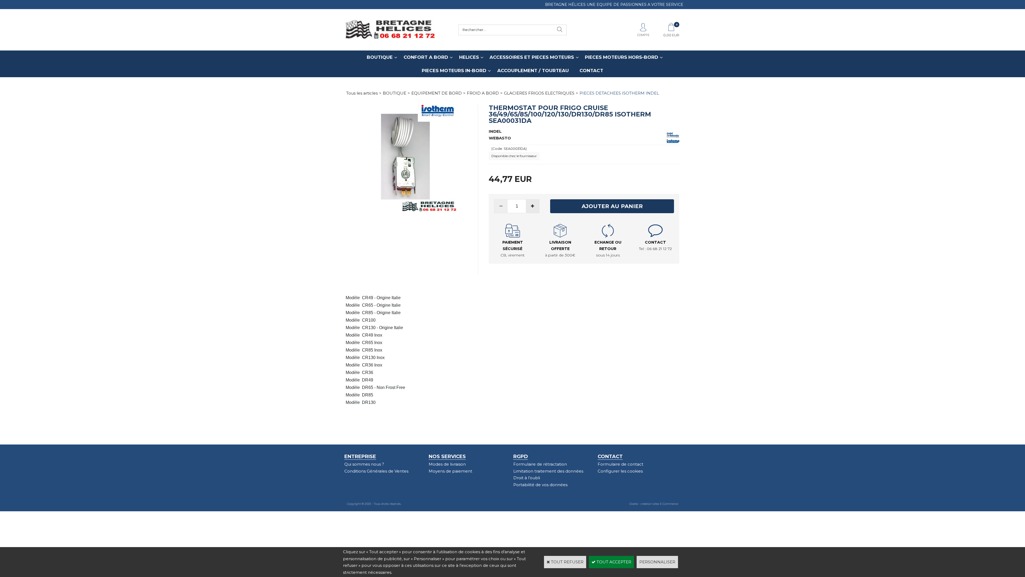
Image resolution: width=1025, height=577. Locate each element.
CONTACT (591, 70)
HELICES (469, 57)
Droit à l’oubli (526, 477)
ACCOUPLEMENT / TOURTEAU (533, 70)
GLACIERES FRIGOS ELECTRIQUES (539, 93)
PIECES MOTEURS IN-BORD (454, 70)
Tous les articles (362, 93)
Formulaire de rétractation (540, 464)
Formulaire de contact (620, 464)
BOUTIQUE (380, 57)
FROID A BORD (483, 93)
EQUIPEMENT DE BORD (436, 93)
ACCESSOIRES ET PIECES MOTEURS (532, 57)
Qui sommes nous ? (364, 464)
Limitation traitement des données (548, 471)
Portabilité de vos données (540, 484)
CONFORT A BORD (426, 57)
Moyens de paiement (450, 471)
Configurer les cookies (620, 471)
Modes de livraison (447, 464)
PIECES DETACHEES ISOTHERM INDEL (619, 93)
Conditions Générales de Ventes (376, 471)
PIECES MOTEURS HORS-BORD (621, 57)
